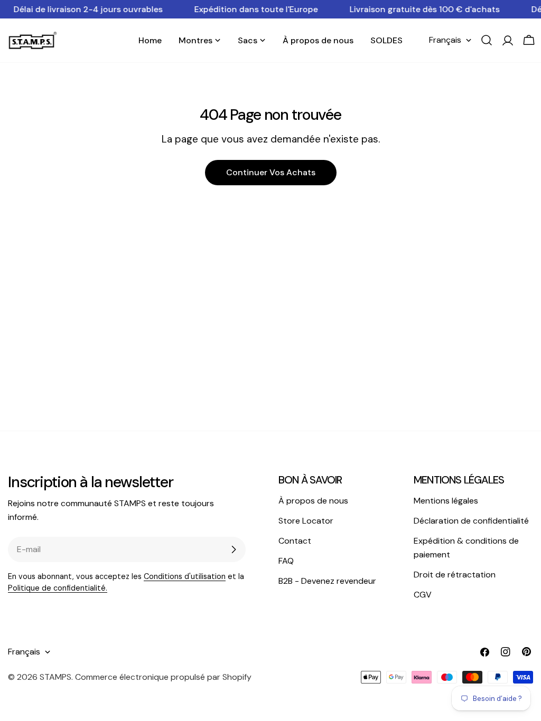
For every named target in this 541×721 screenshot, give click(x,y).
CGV (423, 594)
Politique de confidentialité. (57, 588)
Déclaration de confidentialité (471, 520)
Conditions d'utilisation (185, 576)
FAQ (286, 560)
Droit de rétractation (455, 574)
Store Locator (305, 520)
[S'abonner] (233, 549)
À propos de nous (313, 500)
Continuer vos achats (270, 172)
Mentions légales (446, 500)
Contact (294, 540)
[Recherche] (486, 40)
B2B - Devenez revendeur (327, 580)
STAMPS (55, 676)
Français (445, 39)
